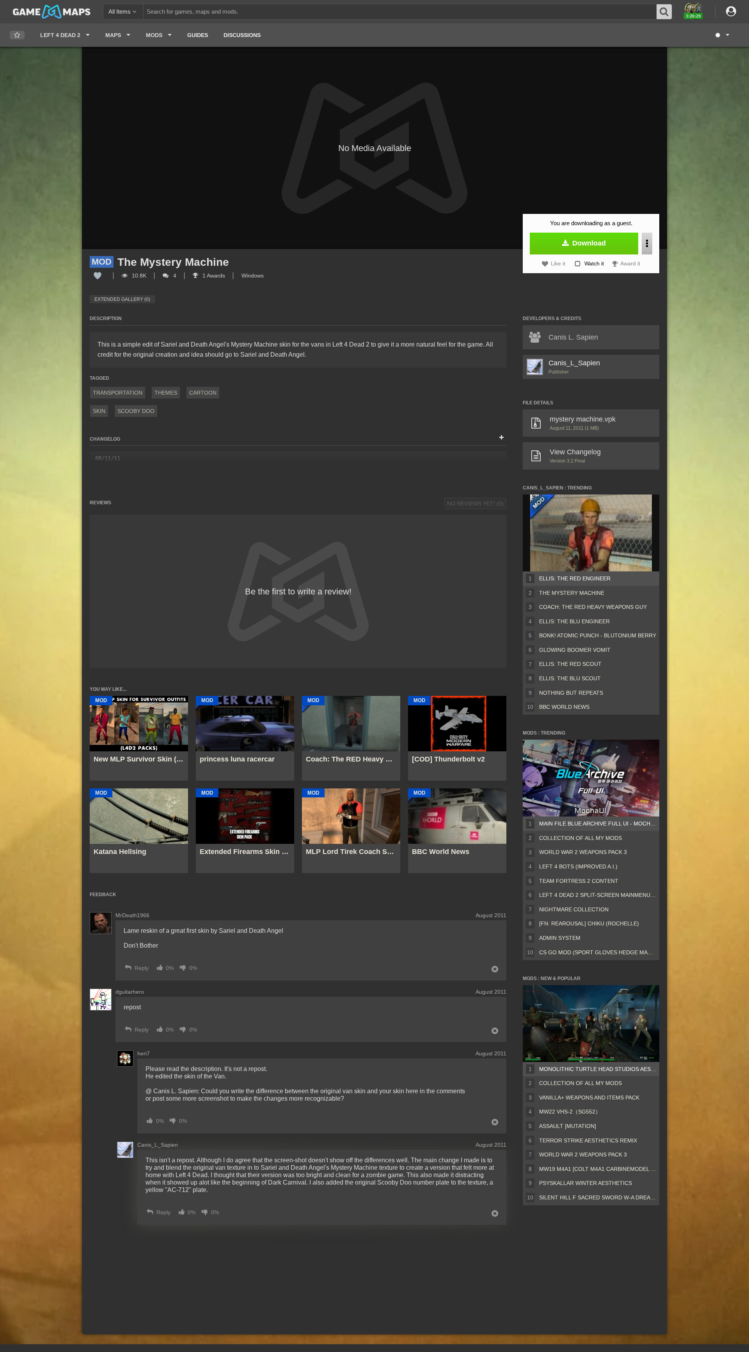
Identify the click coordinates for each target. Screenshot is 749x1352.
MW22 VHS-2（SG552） (570, 1111)
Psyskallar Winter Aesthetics (585, 1183)
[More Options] (647, 243)
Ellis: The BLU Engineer (574, 621)
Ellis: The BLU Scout (570, 678)
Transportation (117, 393)
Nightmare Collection (574, 909)
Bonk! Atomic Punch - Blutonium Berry (597, 635)
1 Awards (213, 275)
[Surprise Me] (722, 35)
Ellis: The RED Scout (570, 664)
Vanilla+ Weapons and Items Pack (589, 1097)
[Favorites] (17, 35)
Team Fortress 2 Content (578, 881)
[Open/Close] (501, 438)
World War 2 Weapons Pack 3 (583, 852)
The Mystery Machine (571, 593)
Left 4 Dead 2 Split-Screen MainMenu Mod (597, 895)
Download (588, 243)
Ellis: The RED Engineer (575, 578)
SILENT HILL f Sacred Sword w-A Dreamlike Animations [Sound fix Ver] (597, 1197)
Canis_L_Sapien (574, 363)
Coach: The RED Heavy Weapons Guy (593, 607)
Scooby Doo (135, 411)
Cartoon (203, 393)
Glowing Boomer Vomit (575, 650)
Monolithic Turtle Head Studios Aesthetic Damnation (597, 1069)
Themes (165, 393)
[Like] (97, 275)
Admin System (559, 938)
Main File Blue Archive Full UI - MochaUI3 (597, 823)
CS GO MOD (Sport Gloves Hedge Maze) (597, 952)
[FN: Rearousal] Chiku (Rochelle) (589, 923)
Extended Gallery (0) (122, 299)
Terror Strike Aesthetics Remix (588, 1140)
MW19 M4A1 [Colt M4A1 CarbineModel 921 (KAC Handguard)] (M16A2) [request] (597, 1169)
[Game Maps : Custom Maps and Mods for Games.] (51, 11)
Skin (99, 411)
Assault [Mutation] (567, 1126)
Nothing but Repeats (571, 693)
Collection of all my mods (580, 838)
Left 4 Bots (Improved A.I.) (578, 866)
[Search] (664, 12)
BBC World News (564, 707)
